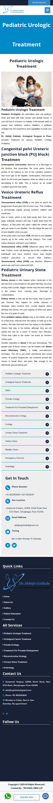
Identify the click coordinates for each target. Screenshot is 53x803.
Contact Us (9, 619)
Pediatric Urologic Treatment (17, 633)
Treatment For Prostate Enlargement (20, 651)
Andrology (8, 668)
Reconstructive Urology (14, 656)
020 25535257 (28, 495)
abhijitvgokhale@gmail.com (26, 525)
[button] (39, 2)
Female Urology (11, 645)
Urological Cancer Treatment (17, 639)
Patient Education (12, 614)
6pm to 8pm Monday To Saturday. (26, 539)
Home (6, 596)
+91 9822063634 (12, 495)
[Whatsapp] (8, 796)
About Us (8, 602)
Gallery (7, 608)
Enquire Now (26, 797)
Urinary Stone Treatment (15, 662)
